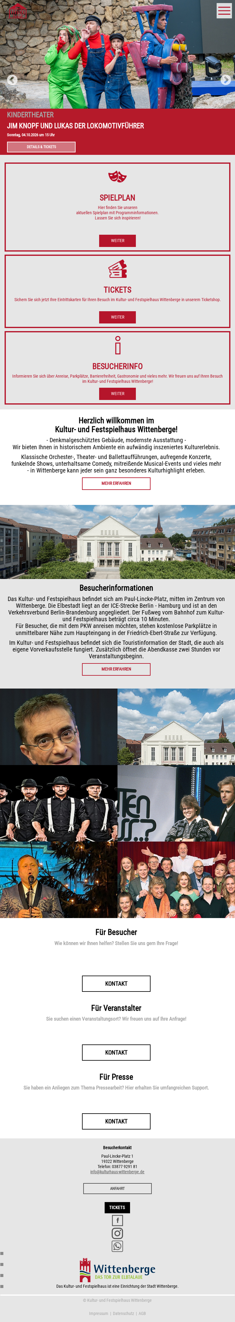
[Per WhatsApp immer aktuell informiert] (117, 1246)
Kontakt (2, 1286)
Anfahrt (117, 1188)
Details (58, 735)
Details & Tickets (41, 147)
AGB (142, 1313)
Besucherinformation (2, 1264)
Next (223, 77)
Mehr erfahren (116, 483)
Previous (9, 77)
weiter (117, 240)
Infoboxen (2, 1253)
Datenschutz (123, 1313)
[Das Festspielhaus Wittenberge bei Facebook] (117, 1220)
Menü (224, 5)
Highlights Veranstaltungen (2, 1275)
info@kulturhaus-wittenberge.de (117, 1171)
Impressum (98, 1313)
